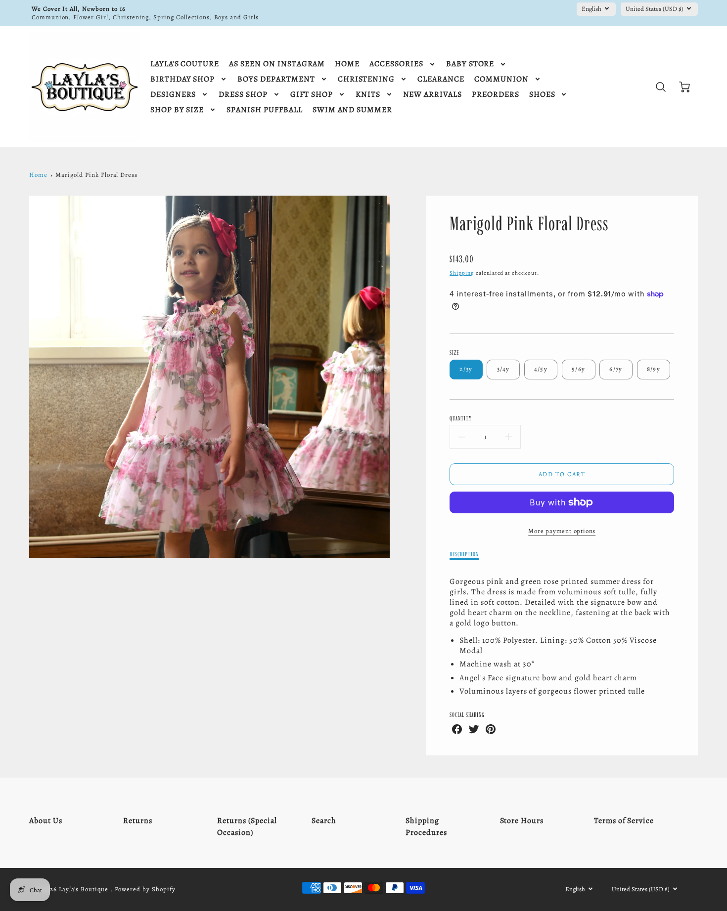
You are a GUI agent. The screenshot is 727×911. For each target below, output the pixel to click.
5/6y (578, 369)
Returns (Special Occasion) (246, 826)
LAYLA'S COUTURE (184, 64)
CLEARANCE (440, 79)
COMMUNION (501, 79)
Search (324, 820)
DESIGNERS (173, 94)
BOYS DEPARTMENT (276, 79)
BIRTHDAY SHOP (182, 79)
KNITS (368, 94)
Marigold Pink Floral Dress (96, 174)
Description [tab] (464, 554)
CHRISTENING (366, 79)
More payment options (561, 531)
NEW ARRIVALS (432, 94)
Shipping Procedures (426, 826)
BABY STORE (470, 64)
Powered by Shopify (145, 889)
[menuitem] (184, 64)
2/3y (465, 369)
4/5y (540, 369)
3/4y (503, 369)
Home (38, 174)
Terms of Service (624, 820)
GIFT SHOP (311, 94)
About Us (45, 820)
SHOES (542, 94)
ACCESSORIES (396, 64)
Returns (137, 820)
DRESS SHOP (243, 94)
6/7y (615, 369)
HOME (347, 64)
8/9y (653, 369)
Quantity (461, 418)
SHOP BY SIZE (177, 110)
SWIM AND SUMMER (352, 110)
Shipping (462, 273)
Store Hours (522, 820)
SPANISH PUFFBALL (264, 110)
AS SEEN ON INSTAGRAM (277, 64)
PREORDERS (495, 94)
